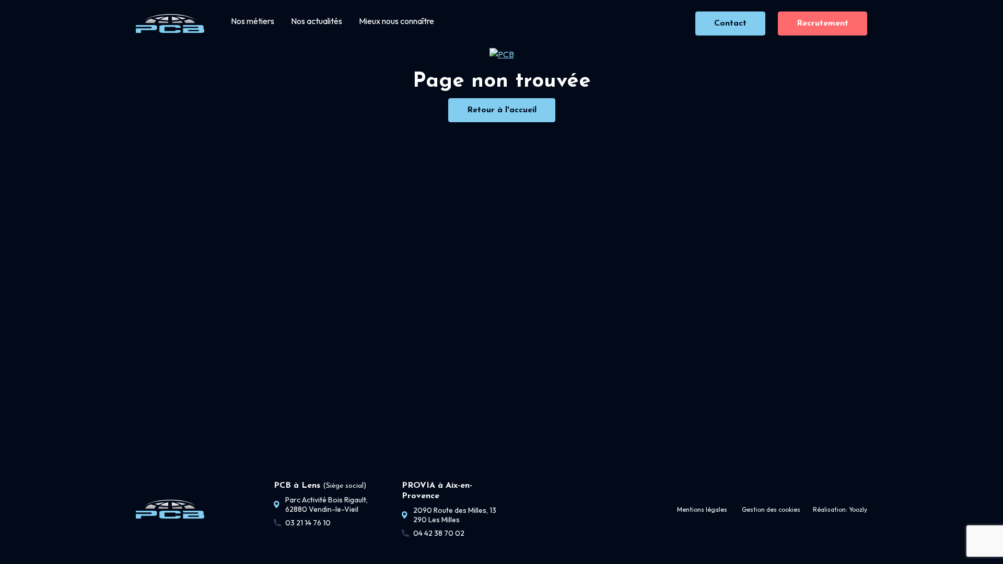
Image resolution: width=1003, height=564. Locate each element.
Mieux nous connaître (396, 21)
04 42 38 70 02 (438, 533)
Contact (730, 23)
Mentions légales (702, 509)
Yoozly (858, 509)
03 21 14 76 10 (308, 522)
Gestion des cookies (771, 509)
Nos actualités (316, 21)
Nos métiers (252, 21)
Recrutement (822, 23)
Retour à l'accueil (502, 110)
